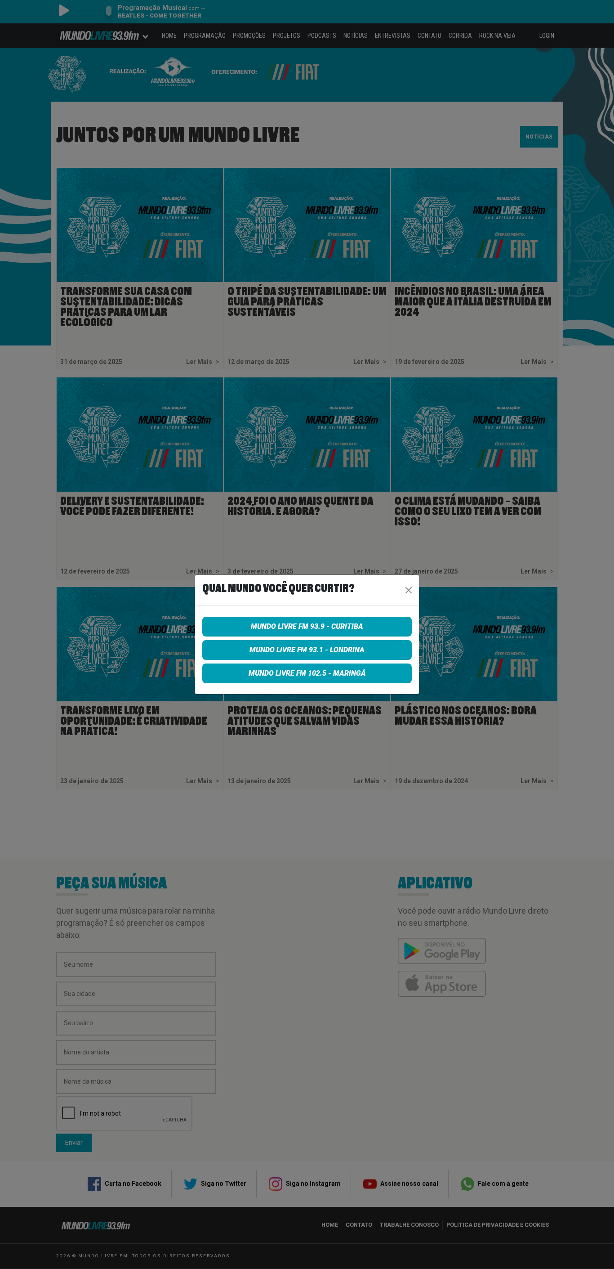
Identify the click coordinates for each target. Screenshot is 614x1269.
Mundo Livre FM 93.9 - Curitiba (307, 626)
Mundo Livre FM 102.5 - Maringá (307, 673)
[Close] (408, 590)
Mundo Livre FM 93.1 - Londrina (307, 650)
